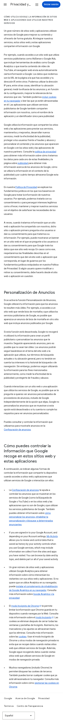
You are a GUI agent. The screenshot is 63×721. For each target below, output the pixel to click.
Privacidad (44, 698)
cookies (22, 636)
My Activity (52, 536)
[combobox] (18, 715)
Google (8, 698)
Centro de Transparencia (30, 706)
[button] (5, 4)
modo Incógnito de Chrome (25, 606)
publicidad (23, 163)
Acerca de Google (25, 698)
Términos (9, 706)
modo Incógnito (43, 617)
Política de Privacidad (26, 187)
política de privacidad (45, 151)
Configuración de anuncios (17, 429)
